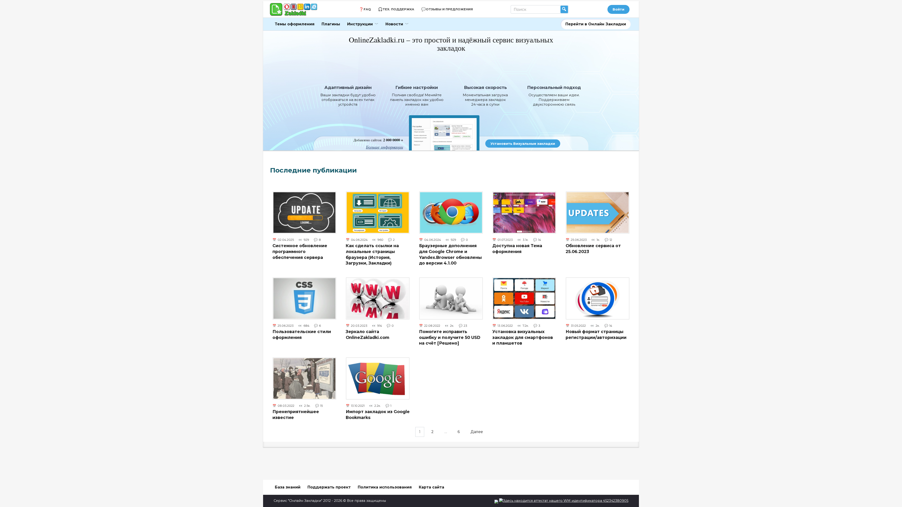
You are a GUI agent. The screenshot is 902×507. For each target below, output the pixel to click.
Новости (394, 24)
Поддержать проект (329, 487)
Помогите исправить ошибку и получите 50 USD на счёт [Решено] (449, 337)
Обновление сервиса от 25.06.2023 (593, 248)
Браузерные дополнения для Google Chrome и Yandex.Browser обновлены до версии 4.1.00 (450, 254)
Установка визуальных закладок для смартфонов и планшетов (522, 337)
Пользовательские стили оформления (301, 334)
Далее (476, 432)
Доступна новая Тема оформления (517, 248)
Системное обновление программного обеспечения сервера (299, 251)
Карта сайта (431, 487)
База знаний (287, 487)
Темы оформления (295, 24)
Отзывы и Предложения (449, 9)
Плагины (331, 24)
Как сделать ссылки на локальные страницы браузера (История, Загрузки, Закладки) (372, 254)
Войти (618, 9)
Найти (564, 9)
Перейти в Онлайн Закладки (595, 24)
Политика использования (385, 487)
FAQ (367, 9)
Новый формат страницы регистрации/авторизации (596, 334)
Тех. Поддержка (398, 9)
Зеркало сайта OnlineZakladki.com (367, 334)
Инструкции (360, 24)
